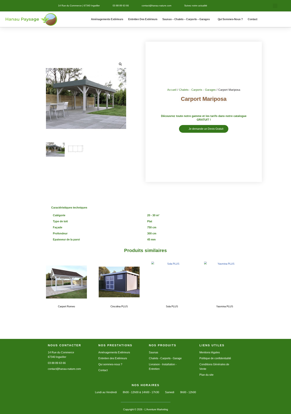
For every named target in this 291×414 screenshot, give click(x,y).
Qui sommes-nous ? (230, 19)
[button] (275, 6)
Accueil (171, 89)
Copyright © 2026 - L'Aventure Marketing (145, 409)
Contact (252, 19)
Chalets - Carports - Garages (197, 89)
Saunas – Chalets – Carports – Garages (186, 19)
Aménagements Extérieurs (107, 19)
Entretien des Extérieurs (142, 19)
